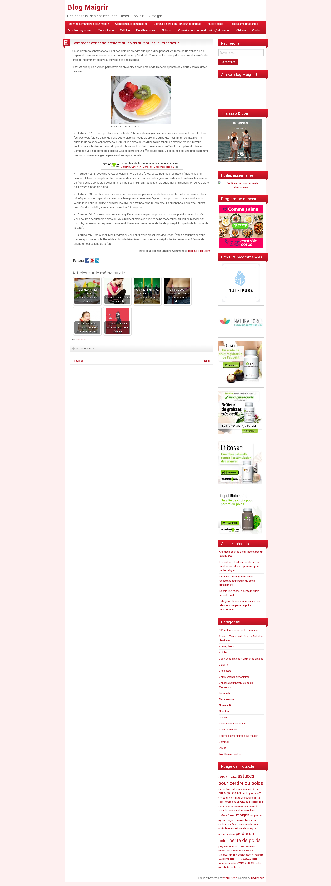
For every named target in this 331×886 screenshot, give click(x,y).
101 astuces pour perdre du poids (238, 630)
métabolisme (251, 824)
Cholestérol (225, 670)
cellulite (226, 797)
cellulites (235, 798)
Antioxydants (215, 23)
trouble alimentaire (228, 863)
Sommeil (224, 741)
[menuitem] (88, 24)
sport (254, 859)
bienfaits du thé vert (253, 788)
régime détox (228, 859)
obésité (223, 828)
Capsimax (159, 166)
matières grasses (236, 824)
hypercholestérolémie (237, 810)
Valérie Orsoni (246, 862)
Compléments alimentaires (131, 23)
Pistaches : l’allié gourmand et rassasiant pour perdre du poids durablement (237, 581)
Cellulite (125, 30)
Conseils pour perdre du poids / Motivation (204, 30)
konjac (253, 810)
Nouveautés (226, 705)
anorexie (222, 777)
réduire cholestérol (236, 850)
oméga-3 (251, 828)
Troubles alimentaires (231, 754)
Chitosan (147, 166)
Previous (78, 360)
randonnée (243, 847)
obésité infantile (237, 828)
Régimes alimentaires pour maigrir (88, 23)
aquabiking (232, 777)
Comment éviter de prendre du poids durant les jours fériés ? (125, 43)
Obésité (241, 30)
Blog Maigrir (87, 7)
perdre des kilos (226, 834)
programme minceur (228, 846)
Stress (222, 747)
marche (243, 820)
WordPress (230, 878)
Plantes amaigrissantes (243, 23)
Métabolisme (106, 30)
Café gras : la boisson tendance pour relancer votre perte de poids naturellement (240, 605)
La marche (225, 693)
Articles (223, 652)
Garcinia (125, 166)
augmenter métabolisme (230, 789)
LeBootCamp (226, 815)
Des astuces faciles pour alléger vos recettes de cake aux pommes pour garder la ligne (239, 566)
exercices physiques (236, 801)
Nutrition (167, 30)
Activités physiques (80, 30)
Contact (256, 30)
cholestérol (247, 797)
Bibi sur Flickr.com (199, 250)
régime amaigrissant (240, 854)
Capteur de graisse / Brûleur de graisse (177, 23)
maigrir (242, 815)
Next (207, 360)
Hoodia (170, 166)
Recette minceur (146, 30)
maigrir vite (232, 820)
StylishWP (257, 878)
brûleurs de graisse (246, 793)
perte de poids (245, 840)
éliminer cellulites (231, 867)
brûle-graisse (227, 793)
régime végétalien (243, 859)
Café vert (136, 166)
